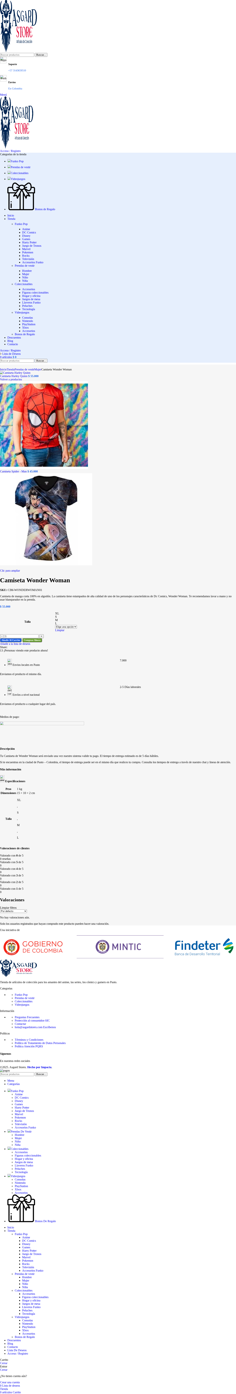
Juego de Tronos (31, 245)
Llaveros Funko (31, 302)
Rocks (26, 255)
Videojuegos (22, 312)
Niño (25, 277)
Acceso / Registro (17, 1353)
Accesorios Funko (32, 262)
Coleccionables (23, 284)
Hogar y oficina (31, 295)
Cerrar (3, 1363)
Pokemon (27, 252)
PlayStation (28, 324)
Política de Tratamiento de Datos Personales (40, 1043)
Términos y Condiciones (29, 1039)
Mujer (25, 274)
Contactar (20, 1023)
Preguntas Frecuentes (27, 1017)
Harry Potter (29, 242)
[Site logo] (18, 51)
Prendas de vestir (24, 265)
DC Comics (29, 232)
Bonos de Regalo (25, 334)
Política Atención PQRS (29, 1046)
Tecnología (28, 309)
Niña (25, 280)
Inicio (3, 369)
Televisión (28, 259)
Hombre (27, 270)
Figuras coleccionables (35, 292)
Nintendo (27, 321)
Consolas (27, 317)
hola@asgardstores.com (35, 1027)
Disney (26, 235)
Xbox (25, 327)
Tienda (11, 369)
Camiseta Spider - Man (13, 471)
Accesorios (28, 289)
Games (26, 239)
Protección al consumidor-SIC (32, 1020)
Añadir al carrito (10, 640)
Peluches (27, 305)
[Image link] (18, 975)
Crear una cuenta (10, 1382)
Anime (26, 229)
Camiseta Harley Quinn (14, 376)
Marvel (26, 249)
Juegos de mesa (31, 299)
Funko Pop (21, 224)
